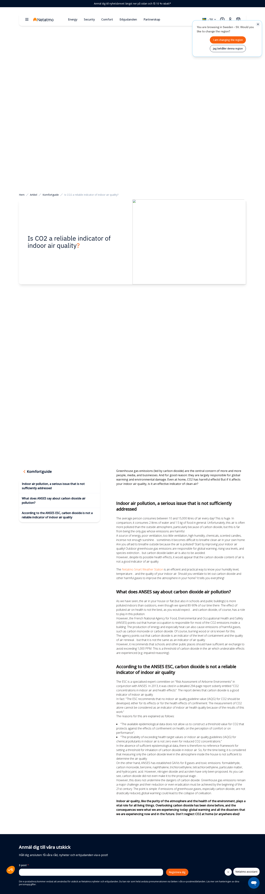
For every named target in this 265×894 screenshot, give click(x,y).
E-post (24, 865)
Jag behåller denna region (228, 48)
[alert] (227, 38)
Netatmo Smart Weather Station (142, 569)
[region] (132, 3)
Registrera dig (177, 872)
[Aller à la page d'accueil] (49, 19)
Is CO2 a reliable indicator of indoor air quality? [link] (91, 194)
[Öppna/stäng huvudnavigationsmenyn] (26, 19)
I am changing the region (228, 40)
